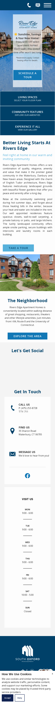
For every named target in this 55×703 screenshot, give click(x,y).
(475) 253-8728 (28, 409)
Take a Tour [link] (18, 248)
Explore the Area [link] (27, 336)
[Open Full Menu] (47, 5)
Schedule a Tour (27, 75)
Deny (19, 698)
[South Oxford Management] (27, 653)
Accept (7, 698)
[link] (27, 98)
